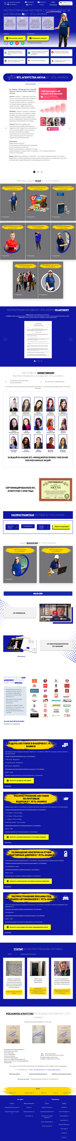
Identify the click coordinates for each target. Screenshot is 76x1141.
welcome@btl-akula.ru (54, 1069)
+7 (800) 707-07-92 (39, 1069)
